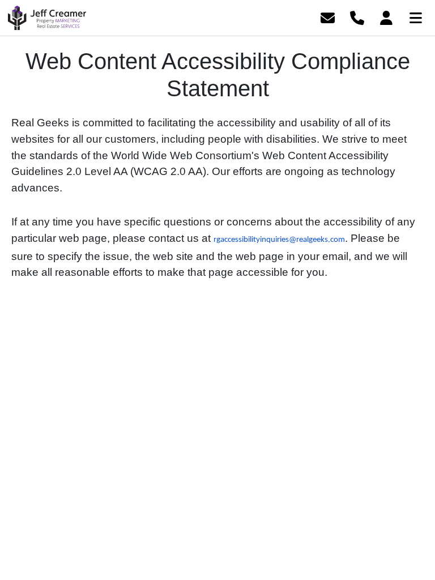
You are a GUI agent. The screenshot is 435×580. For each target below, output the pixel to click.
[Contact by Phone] (357, 16)
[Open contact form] (328, 16)
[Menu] (416, 16)
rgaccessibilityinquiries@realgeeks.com (279, 240)
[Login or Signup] (386, 16)
